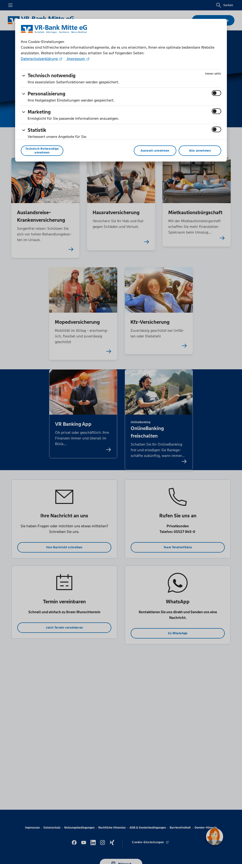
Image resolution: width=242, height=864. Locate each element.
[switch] (216, 93)
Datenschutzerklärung (40, 58)
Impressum (76, 58)
